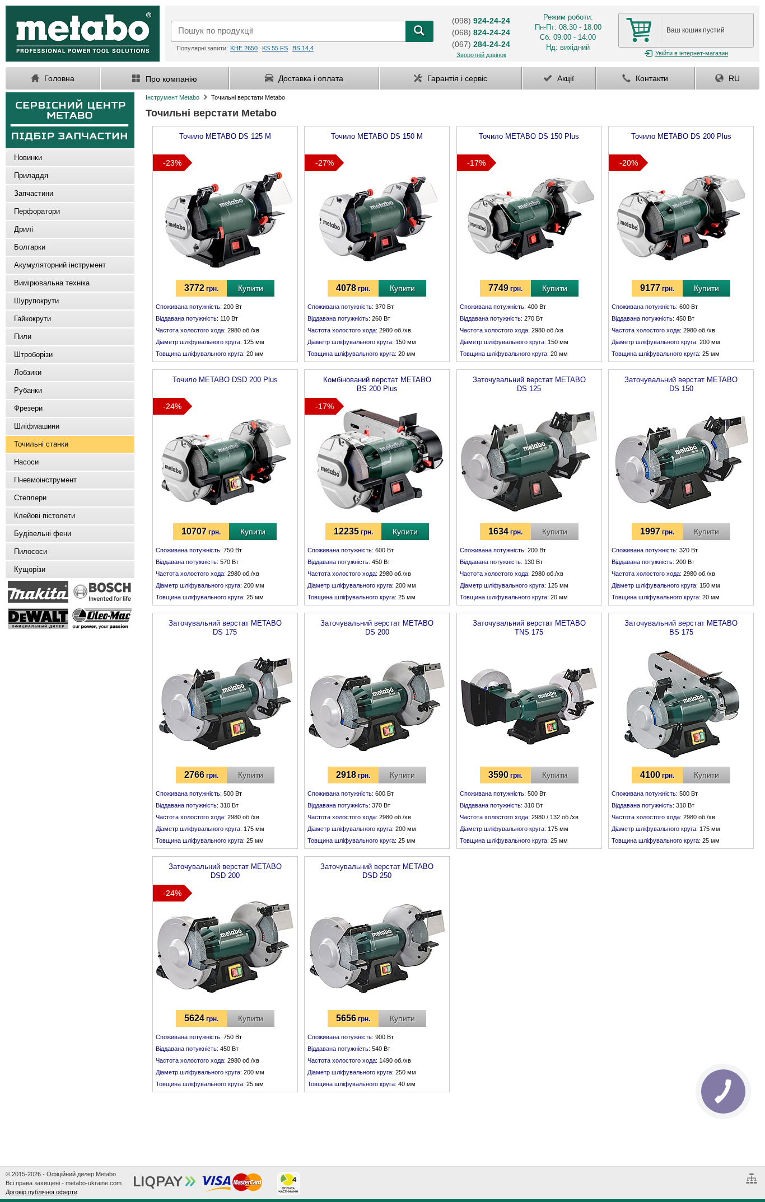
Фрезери (28, 408)
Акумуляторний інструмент (60, 265)
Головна (58, 78)
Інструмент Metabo (172, 97)
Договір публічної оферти (41, 1192)
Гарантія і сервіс (456, 78)
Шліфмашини (36, 426)
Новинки (28, 157)
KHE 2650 (244, 48)
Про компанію (170, 78)
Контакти (650, 78)
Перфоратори (37, 211)
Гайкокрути (32, 318)
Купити (250, 288)
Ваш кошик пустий (695, 30)
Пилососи (30, 551)
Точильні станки (41, 444)
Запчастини (33, 193)
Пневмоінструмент (45, 480)
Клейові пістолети (44, 515)
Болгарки (29, 247)
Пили (22, 336)
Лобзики (27, 372)
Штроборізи (33, 354)
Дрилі (23, 229)
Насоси (26, 462)
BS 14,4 (303, 48)
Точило (225, 136)
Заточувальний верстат (529, 382)
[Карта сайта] (753, 1174)
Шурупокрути (36, 301)
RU (733, 78)
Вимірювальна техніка (52, 283)
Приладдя (31, 175)
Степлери (30, 498)
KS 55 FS (275, 48)
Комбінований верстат (377, 382)
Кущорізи (29, 569)
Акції (564, 78)
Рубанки (28, 390)
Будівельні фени (42, 533)
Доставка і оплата (309, 78)
